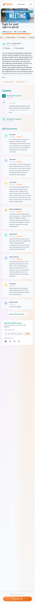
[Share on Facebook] (6, 341)
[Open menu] (31, 4)
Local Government (7, 11)
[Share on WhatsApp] (14, 341)
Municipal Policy (20, 81)
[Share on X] (10, 341)
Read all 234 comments (17, 314)
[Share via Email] (19, 341)
